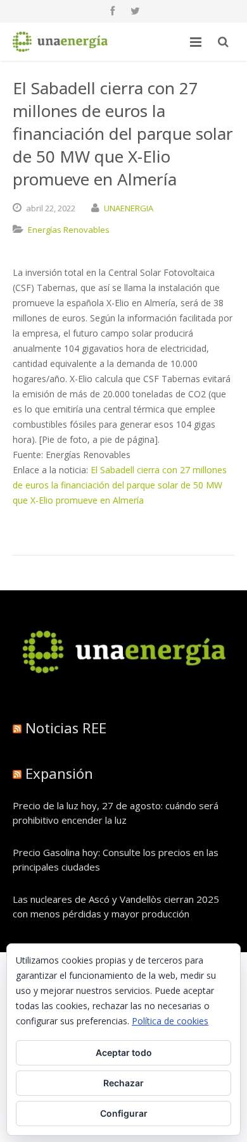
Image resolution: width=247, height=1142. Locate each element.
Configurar (124, 1113)
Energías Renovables (69, 229)
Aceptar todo (124, 1052)
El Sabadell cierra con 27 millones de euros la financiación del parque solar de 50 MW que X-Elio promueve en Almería (120, 485)
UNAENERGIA (128, 208)
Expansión (59, 773)
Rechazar (123, 1082)
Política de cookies (170, 1021)
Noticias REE (65, 727)
